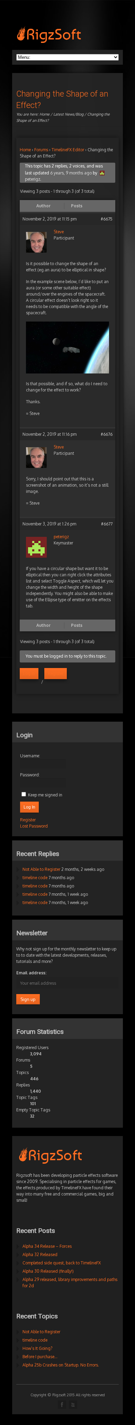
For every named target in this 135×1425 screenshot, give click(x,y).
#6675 (106, 219)
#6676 (106, 434)
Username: (30, 755)
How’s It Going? (37, 1348)
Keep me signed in (45, 794)
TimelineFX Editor (68, 149)
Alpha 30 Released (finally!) (48, 1271)
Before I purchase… (39, 1356)
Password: (30, 774)
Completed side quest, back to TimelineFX (61, 1262)
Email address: (31, 972)
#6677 (106, 523)
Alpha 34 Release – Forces (47, 1246)
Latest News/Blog (68, 114)
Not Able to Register (41, 869)
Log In (29, 807)
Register (55, 673)
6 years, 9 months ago (71, 172)
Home (44, 114)
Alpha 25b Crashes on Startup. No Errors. (60, 1365)
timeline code (34, 877)
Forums (41, 149)
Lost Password (34, 826)
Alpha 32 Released (39, 1254)
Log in (29, 673)
